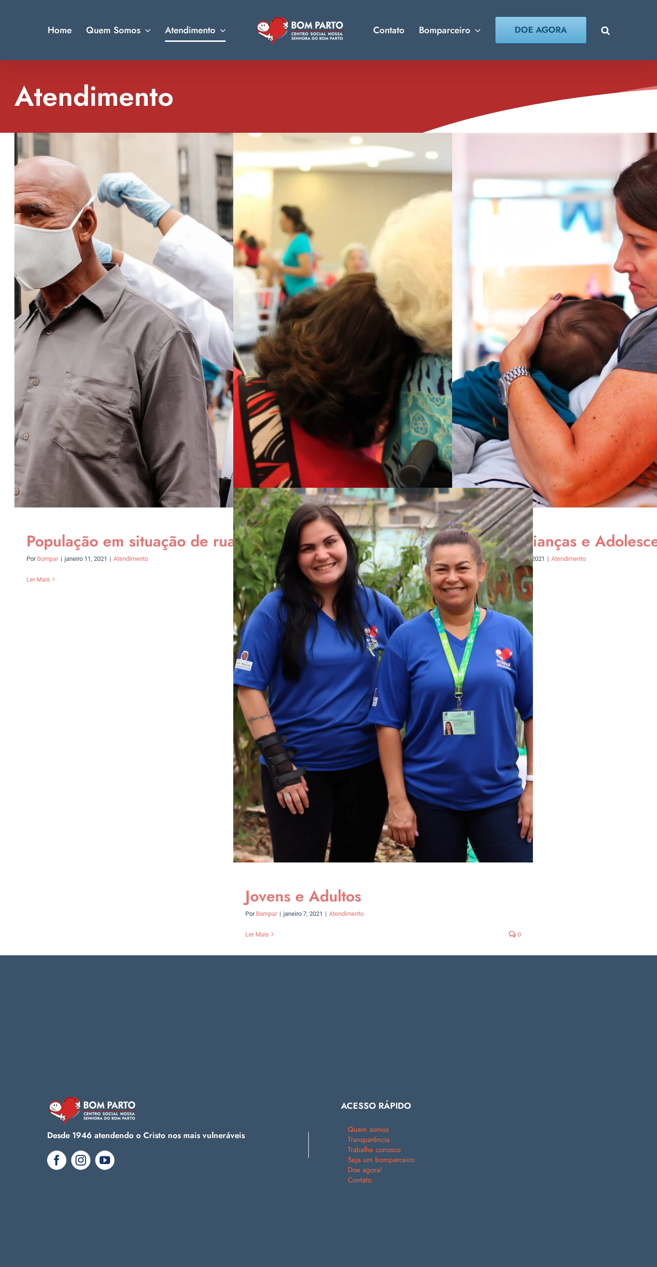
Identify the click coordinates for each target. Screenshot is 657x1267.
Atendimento (131, 558)
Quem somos (368, 1129)
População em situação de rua (131, 541)
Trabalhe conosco (374, 1149)
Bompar (47, 558)
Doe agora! (365, 1170)
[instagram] (80, 1160)
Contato (359, 1180)
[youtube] (104, 1160)
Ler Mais (38, 579)
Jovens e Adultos (303, 896)
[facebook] (56, 1160)
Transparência (369, 1139)
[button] (591, 30)
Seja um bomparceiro (381, 1159)
